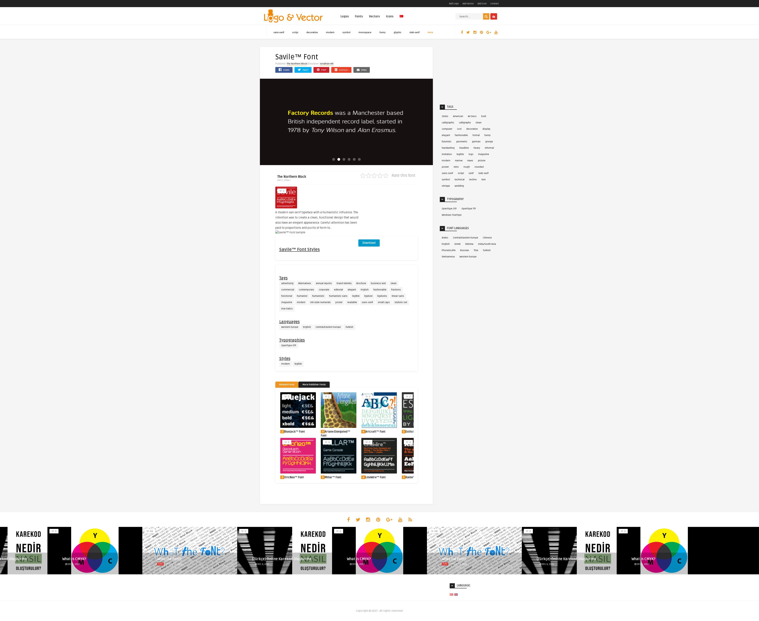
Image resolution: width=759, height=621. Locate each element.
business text (378, 283)
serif (471, 173)
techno (473, 179)
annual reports (324, 283)
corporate (324, 289)
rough (467, 166)
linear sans (398, 296)
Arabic (445, 237)
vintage (446, 185)
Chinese (487, 237)
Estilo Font (372, 431)
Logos (345, 16)
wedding (459, 185)
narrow (459, 160)
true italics (287, 308)
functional (286, 296)
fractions (396, 289)
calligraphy (465, 122)
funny (383, 32)
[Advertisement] (388, 211)
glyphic (397, 32)
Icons (390, 16)
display (486, 129)
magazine (286, 302)
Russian (464, 250)
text (483, 179)
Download (369, 243)
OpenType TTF (469, 208)
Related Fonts (287, 384)
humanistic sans (338, 296)
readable (352, 302)
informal (489, 148)
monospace (365, 32)
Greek (457, 244)
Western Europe (289, 327)
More (430, 32)
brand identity (344, 283)
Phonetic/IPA (448, 250)
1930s (445, 116)
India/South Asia (487, 244)
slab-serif (415, 32)
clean (393, 283)
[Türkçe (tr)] (451, 594)
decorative (312, 32)
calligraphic (448, 122)
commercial (287, 289)
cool (459, 129)
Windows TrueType (452, 215)
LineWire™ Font (375, 477)
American (458, 116)
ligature (368, 296)
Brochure (361, 283)
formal (476, 135)
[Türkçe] (401, 18)
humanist (302, 296)
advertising (287, 283)
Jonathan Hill (326, 63)
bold (483, 116)
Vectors (374, 16)
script (295, 32)
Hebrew (469, 244)
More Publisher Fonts (314, 384)
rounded (479, 166)
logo (471, 154)
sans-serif (279, 32)
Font (160, 564)
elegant (352, 289)
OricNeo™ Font (294, 477)
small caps (384, 302)
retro (456, 166)
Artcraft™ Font (335, 431)
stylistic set (401, 302)
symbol (346, 32)
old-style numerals (320, 302)
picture (481, 160)
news (470, 160)
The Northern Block (297, 63)
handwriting (448, 148)
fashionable (379, 289)
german (476, 141)
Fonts (359, 16)
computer (447, 129)
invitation (447, 154)
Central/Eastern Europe (328, 327)
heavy (477, 148)
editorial (338, 289)
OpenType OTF (288, 345)
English (365, 289)
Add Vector (468, 3)
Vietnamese (448, 256)
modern (330, 32)
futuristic (446, 141)
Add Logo (454, 3)
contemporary (306, 289)
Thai (476, 250)
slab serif (483, 173)
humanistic (318, 296)
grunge (489, 141)
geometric (461, 141)
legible (356, 296)
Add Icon (482, 3)
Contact (494, 3)
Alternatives (304, 283)
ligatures (382, 296)
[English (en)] (456, 594)
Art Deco (472, 116)
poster (339, 302)
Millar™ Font (333, 477)
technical (459, 179)
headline (464, 148)
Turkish (349, 327)
